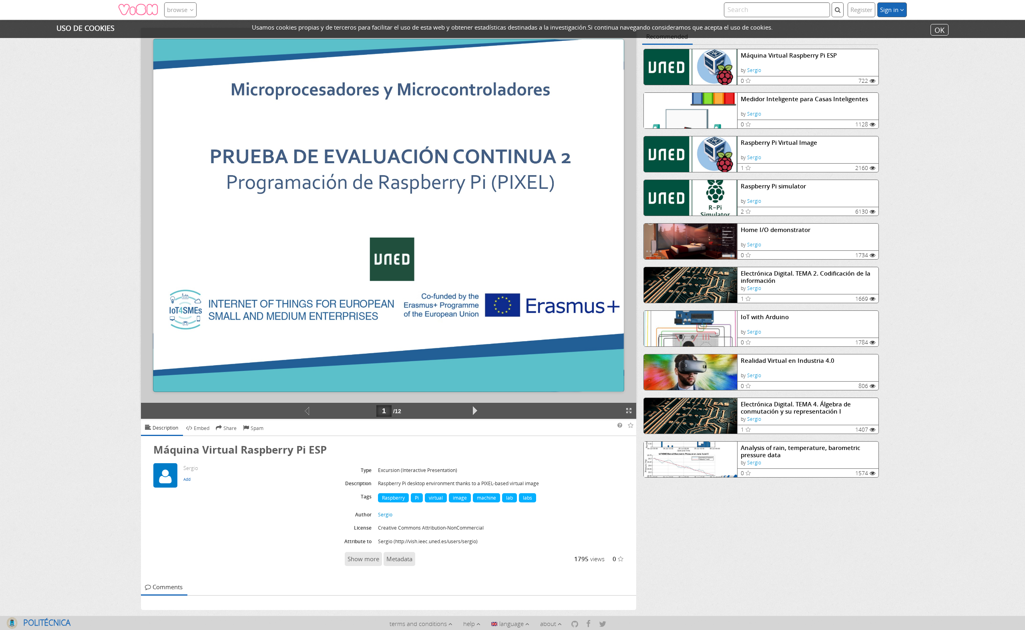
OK (940, 29)
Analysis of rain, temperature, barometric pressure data (800, 451)
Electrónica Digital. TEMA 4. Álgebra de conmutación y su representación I (796, 407)
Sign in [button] (890, 10)
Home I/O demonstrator (775, 230)
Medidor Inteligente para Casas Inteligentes (804, 99)
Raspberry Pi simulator (773, 186)
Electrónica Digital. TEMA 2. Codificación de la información (805, 277)
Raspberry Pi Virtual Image (779, 142)
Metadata (399, 559)
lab (509, 497)
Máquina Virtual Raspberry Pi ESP (789, 55)
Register (861, 10)
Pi (417, 497)
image (460, 497)
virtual (436, 497)
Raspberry (393, 497)
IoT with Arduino (765, 317)
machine (486, 497)
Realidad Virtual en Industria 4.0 (787, 360)
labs (527, 497)
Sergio (754, 70)
